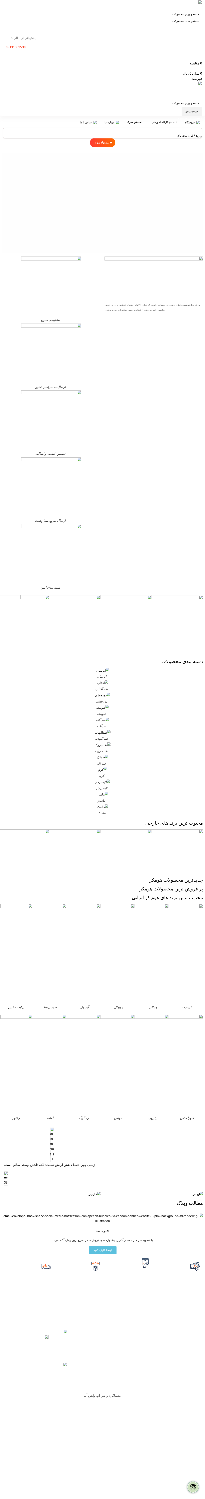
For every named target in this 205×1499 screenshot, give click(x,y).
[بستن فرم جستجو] (200, 5)
